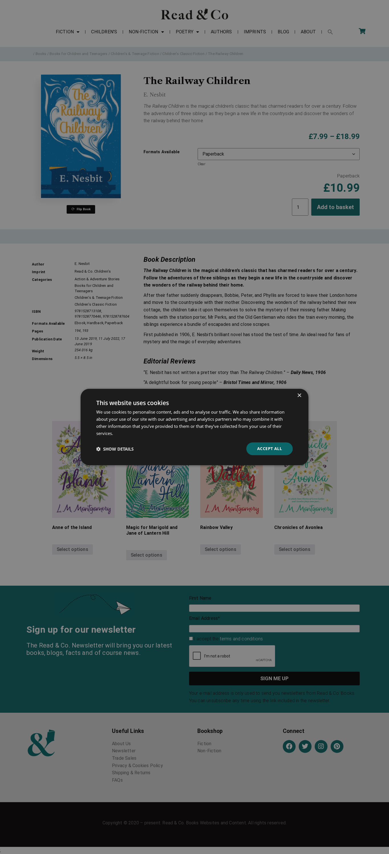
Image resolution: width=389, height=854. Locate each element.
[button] (115, 449)
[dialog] (194, 427)
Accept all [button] (269, 448)
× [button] (299, 395)
